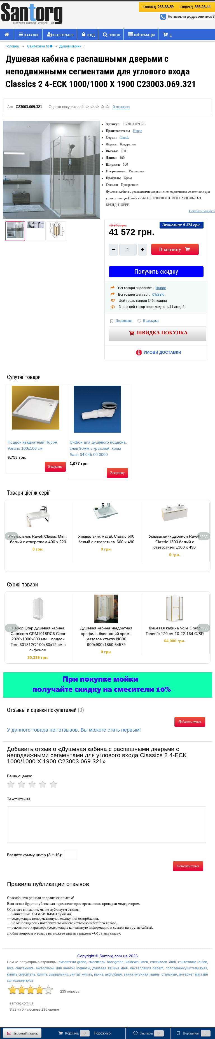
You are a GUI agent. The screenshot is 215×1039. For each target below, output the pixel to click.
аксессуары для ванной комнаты (63, 968)
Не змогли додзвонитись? (191, 16)
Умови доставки (162, 352)
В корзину (170, 249)
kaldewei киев (137, 962)
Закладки (150, 1033)
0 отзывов (121, 107)
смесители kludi (163, 962)
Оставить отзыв (188, 866)
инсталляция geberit (146, 968)
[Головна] (7, 35)
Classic (124, 138)
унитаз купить (81, 974)
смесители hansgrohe (105, 962)
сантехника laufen (192, 962)
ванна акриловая (107, 974)
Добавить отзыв (190, 722)
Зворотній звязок (25, 1033)
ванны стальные (163, 974)
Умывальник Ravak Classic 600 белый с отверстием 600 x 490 (106, 539)
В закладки (150, 321)
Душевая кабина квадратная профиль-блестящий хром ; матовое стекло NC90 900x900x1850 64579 (106, 636)
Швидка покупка (162, 332)
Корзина (88, 1033)
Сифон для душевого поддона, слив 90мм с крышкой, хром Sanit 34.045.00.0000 (98, 448)
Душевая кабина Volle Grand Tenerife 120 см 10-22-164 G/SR (175, 631)
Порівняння (124, 321)
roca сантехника (20, 968)
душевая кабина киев (110, 968)
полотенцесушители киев (186, 968)
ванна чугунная (136, 974)
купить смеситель (21, 974)
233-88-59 (158, 7)
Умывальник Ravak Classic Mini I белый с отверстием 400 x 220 (37, 539)
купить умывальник (52, 974)
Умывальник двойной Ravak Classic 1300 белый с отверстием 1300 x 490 (174, 541)
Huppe (137, 131)
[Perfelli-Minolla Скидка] (107, 685)
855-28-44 (195, 7)
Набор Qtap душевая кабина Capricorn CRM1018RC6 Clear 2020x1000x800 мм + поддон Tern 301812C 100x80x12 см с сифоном (38, 639)
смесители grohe (72, 962)
